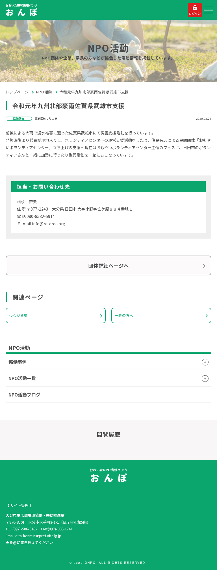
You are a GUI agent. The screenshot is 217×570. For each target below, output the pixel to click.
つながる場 (18, 315)
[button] (208, 10)
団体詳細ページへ (108, 265)
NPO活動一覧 (22, 378)
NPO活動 (44, 92)
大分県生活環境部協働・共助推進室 (35, 515)
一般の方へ (124, 315)
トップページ (17, 92)
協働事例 (17, 361)
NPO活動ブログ (24, 394)
